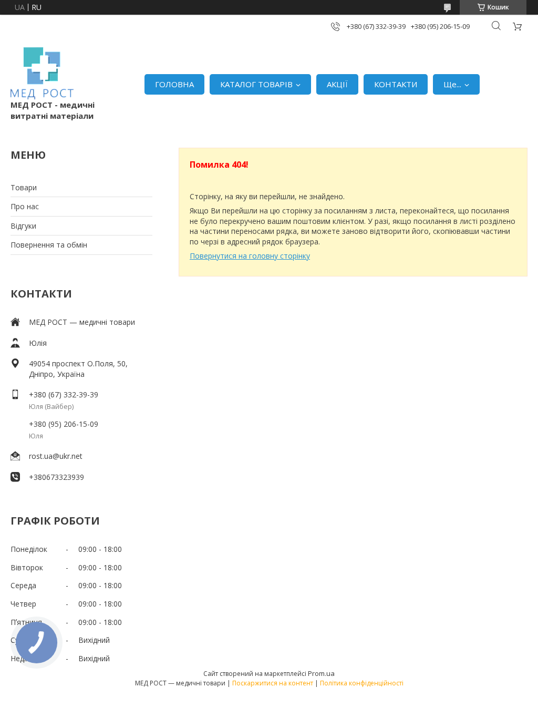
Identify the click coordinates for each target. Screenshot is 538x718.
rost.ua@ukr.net (55, 456)
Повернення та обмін (49, 245)
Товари (24, 187)
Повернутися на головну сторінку (250, 256)
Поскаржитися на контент (272, 683)
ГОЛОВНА (174, 84)
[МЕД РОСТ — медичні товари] (42, 73)
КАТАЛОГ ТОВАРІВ (256, 84)
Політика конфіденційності (362, 683)
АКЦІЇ (337, 84)
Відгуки (23, 226)
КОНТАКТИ (395, 84)
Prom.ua (321, 673)
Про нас (25, 206)
